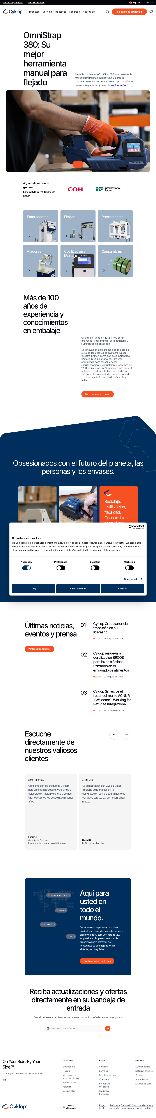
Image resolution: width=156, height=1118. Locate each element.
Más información (117, 85)
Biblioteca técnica (107, 1075)
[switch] (61, 567)
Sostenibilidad (142, 1079)
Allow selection (78, 588)
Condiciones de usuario (137, 1106)
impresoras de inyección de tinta (71, 1076)
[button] (33, 11)
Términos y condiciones (148, 1106)
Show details (131, 579)
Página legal (102, 1106)
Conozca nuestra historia (97, 394)
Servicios (103, 1071)
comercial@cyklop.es (13, 2)
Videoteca (104, 1079)
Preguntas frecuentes (104, 1092)
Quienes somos (142, 1066)
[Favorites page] (151, 12)
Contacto (149, 2)
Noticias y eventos (144, 1071)
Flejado (66, 1071)
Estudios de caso (143, 1083)
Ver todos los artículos (39, 649)
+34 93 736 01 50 (36, 2)
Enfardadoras (69, 1066)
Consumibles (69, 1091)
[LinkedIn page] (4, 1079)
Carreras (139, 1075)
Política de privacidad (115, 1106)
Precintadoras (69, 1082)
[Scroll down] (78, 164)
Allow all (122, 588)
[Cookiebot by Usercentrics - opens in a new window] (131, 527)
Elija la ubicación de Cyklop (97, 961)
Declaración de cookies (126, 1106)
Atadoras (67, 1086)
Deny (33, 588)
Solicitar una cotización (129, 11)
